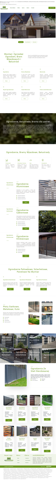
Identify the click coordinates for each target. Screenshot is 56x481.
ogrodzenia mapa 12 (27, 469)
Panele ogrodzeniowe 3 (34, 473)
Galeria (28, 7)
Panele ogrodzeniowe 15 (41, 475)
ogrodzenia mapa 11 (20, 469)
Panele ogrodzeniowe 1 (17, 473)
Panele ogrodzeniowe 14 (33, 475)
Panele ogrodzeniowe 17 (13, 476)
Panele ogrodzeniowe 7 (21, 474)
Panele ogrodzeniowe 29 (22, 478)
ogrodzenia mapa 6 (33, 468)
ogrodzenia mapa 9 (6, 469)
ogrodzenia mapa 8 (47, 468)
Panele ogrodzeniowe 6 (13, 474)
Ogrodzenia (27, 458)
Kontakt (32, 7)
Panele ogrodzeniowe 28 (13, 478)
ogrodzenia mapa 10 (13, 469)
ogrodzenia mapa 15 (49, 469)
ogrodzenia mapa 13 (35, 469)
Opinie (23, 7)
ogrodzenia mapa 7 (40, 468)
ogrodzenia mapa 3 (20, 468)
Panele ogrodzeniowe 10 (46, 474)
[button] (54, 14)
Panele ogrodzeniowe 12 (16, 475)
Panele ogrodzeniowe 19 (30, 476)
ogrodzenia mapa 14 (42, 469)
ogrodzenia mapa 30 (10, 473)
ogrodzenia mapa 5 (27, 468)
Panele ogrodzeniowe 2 (26, 473)
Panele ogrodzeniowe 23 (16, 477)
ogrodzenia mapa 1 (6, 468)
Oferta (18, 7)
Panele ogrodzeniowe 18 (22, 476)
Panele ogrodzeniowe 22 (7, 477)
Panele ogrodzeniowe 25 (33, 477)
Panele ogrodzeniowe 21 (48, 476)
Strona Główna (12, 7)
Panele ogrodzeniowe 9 (37, 474)
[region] (28, 28)
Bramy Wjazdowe (27, 460)
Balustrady (26, 462)
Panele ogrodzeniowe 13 (24, 475)
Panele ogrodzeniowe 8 (29, 474)
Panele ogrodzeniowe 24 (24, 477)
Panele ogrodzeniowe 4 (42, 473)
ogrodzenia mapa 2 (13, 468)
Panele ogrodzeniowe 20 (39, 476)
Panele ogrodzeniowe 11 (7, 475)
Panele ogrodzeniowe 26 (41, 477)
